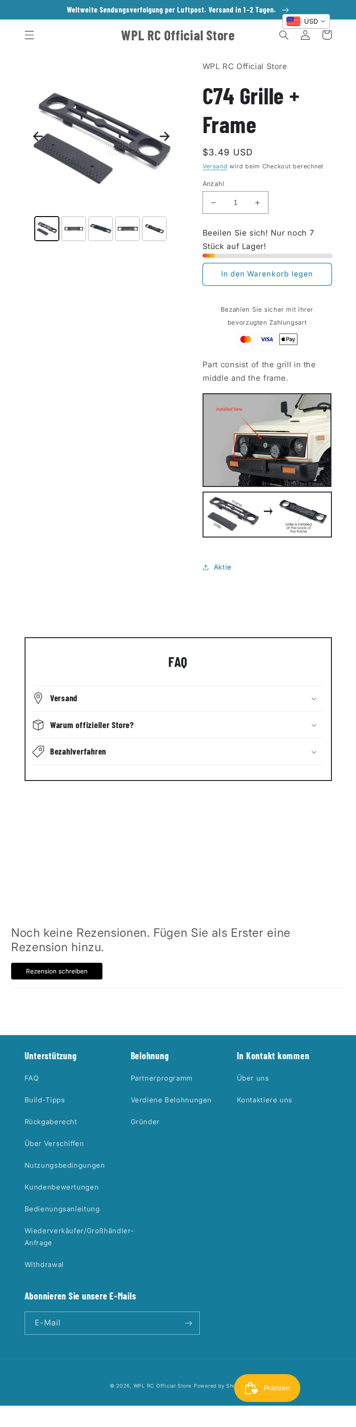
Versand (215, 166)
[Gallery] (101, 152)
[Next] (164, 136)
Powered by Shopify (220, 1386)
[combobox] (306, 21)
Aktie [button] (223, 567)
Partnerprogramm (162, 1078)
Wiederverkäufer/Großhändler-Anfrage (79, 1237)
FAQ (32, 1078)
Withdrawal (44, 1265)
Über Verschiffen (54, 1143)
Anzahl (213, 183)
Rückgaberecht (51, 1122)
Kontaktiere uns (264, 1100)
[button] (29, 34)
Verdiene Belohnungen (171, 1100)
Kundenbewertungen (62, 1187)
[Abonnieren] (188, 1323)
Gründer (145, 1122)
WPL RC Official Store (162, 1386)
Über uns (253, 1078)
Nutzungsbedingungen (65, 1165)
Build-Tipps (45, 1100)
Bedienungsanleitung (62, 1209)
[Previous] (38, 136)
